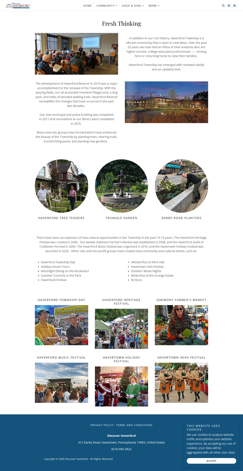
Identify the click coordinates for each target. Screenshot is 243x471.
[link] (18, 5)
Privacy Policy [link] (102, 425)
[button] (106, 5)
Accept (212, 460)
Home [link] (87, 5)
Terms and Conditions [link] (134, 425)
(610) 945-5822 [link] (121, 449)
